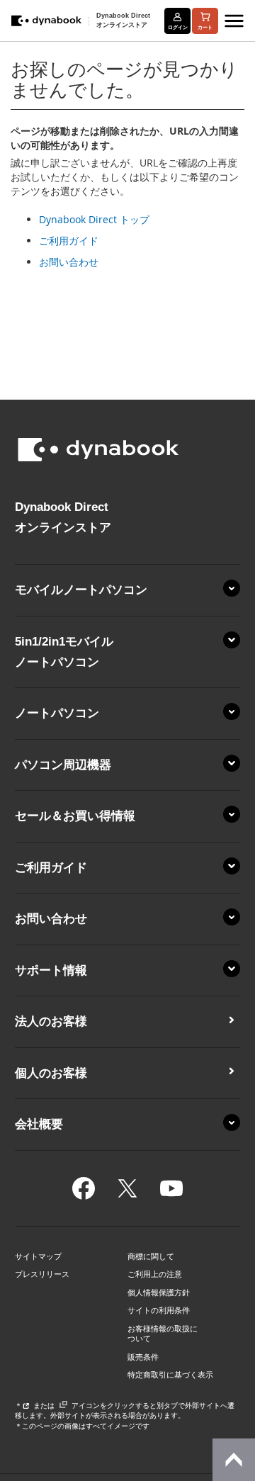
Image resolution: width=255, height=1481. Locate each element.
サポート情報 (51, 970)
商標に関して (151, 1256)
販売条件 (143, 1357)
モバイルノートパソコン (81, 590)
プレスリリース (42, 1274)
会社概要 (39, 1124)
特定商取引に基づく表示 (170, 1374)
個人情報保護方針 (159, 1292)
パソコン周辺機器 (63, 765)
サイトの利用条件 (159, 1310)
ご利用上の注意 (155, 1274)
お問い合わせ (68, 262)
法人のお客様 (51, 1021)
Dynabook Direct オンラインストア (123, 20)
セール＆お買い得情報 (75, 816)
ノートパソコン (57, 713)
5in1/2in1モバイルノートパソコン (64, 652)
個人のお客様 (51, 1073)
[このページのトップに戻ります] (233, 1459)
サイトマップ (38, 1256)
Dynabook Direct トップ (94, 219)
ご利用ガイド (68, 240)
